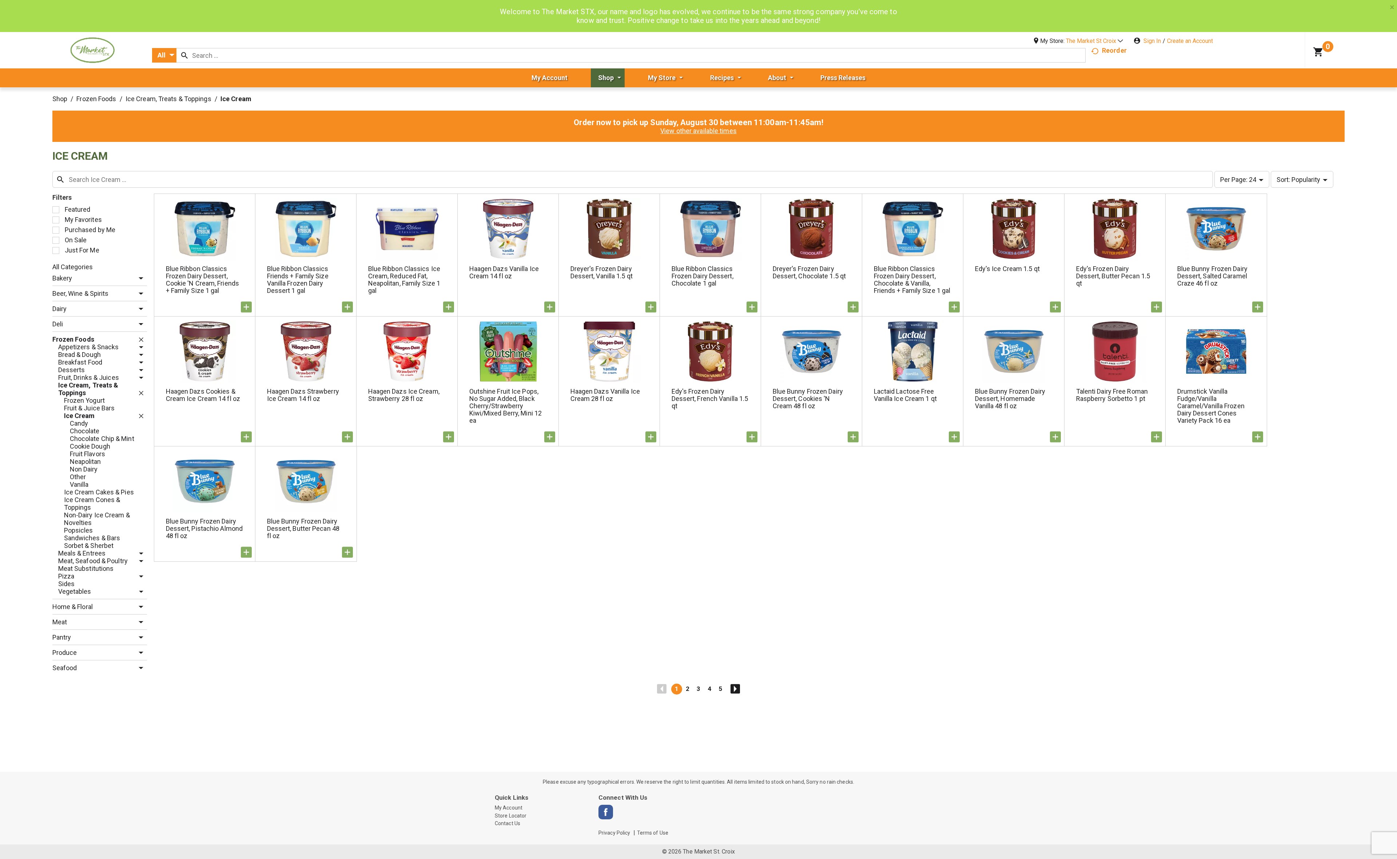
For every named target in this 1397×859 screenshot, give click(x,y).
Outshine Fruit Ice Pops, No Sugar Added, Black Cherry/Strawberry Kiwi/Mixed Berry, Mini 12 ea (505, 405)
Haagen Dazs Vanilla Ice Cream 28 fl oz (605, 394)
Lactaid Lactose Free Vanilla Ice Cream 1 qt (905, 394)
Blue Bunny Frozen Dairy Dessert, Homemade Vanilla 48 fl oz (1010, 398)
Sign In (1152, 40)
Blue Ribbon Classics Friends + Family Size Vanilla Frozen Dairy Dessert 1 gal (298, 279)
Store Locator (510, 816)
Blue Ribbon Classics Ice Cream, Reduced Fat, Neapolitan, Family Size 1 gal (404, 279)
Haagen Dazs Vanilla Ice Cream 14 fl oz (504, 272)
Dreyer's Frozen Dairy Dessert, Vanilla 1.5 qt (601, 272)
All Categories (72, 267)
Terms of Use (652, 833)
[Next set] (734, 689)
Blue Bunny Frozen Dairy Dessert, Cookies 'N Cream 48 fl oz (808, 398)
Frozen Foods (96, 99)
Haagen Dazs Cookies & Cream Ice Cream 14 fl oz (203, 394)
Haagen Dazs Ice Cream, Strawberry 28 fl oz (403, 394)
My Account (508, 808)
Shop (59, 99)
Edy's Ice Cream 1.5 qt (1007, 269)
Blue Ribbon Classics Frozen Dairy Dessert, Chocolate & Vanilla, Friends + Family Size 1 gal (912, 279)
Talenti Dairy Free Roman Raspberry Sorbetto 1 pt (1112, 394)
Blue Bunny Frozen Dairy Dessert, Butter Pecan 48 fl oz (303, 528)
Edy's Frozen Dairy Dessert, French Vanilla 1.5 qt (710, 398)
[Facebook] (605, 812)
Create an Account (1190, 40)
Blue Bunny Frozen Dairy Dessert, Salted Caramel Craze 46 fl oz (1212, 276)
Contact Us (507, 823)
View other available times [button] (698, 131)
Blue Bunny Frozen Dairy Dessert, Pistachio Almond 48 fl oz (204, 528)
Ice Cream (235, 99)
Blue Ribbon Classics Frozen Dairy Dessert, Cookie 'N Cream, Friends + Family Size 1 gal (202, 279)
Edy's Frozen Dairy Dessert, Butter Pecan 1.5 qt (1113, 276)
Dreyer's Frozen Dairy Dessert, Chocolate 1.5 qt (809, 272)
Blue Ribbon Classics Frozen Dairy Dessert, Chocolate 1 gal (702, 276)
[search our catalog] (184, 55)
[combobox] (164, 55)
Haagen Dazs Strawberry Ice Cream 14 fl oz (303, 394)
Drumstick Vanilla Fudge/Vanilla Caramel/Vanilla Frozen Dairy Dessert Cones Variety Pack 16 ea (1211, 405)
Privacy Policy (614, 833)
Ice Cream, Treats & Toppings (168, 99)
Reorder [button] (1114, 50)
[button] (1094, 40)
